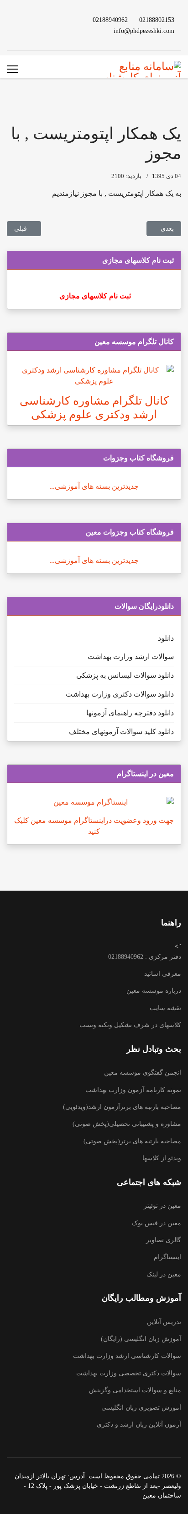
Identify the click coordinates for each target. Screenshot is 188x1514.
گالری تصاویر (163, 1240)
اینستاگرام (167, 1257)
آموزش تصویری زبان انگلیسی (141, 1407)
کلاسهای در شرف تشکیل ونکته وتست (130, 1025)
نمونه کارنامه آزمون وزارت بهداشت (133, 1090)
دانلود (166, 638)
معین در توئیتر (162, 1205)
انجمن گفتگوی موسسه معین (142, 1072)
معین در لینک (163, 1274)
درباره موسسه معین (153, 990)
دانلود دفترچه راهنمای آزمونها (130, 713)
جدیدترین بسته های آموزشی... (94, 486)
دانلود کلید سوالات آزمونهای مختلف (121, 731)
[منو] (12, 69)
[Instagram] (23, 19)
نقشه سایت (165, 1008)
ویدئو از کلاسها (161, 1158)
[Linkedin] (38, 19)
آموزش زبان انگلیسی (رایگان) (141, 1339)
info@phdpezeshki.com (144, 30)
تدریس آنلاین (164, 1322)
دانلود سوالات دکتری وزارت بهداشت (120, 694)
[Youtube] (53, 19)
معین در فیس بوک (156, 1223)
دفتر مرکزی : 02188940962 (144, 956)
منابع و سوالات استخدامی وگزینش (135, 1390)
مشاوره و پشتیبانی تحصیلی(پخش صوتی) (127, 1123)
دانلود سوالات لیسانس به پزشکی (125, 675)
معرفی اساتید (162, 973)
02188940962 (110, 19)
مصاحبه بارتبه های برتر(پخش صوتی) (132, 1141)
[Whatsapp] (53, 30)
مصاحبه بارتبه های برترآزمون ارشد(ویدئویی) (122, 1106)
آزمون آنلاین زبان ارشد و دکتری (139, 1424)
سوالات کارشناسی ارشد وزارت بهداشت (127, 1355)
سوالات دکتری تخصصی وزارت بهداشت (128, 1373)
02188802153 (156, 19)
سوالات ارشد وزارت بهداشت (131, 656)
